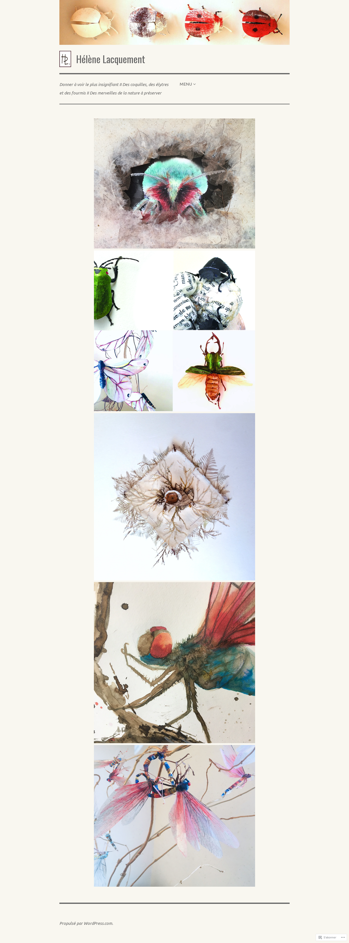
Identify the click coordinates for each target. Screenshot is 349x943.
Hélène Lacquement (110, 59)
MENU (186, 84)
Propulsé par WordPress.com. (86, 923)
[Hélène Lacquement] (174, 22)
